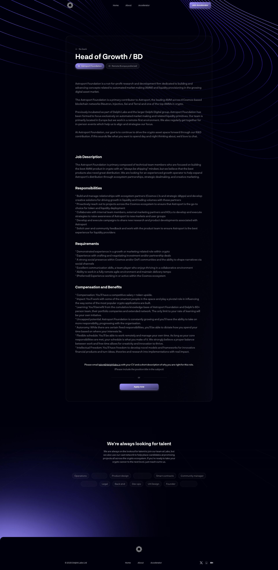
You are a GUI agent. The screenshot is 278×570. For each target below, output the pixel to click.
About (128, 5)
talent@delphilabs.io (110, 364)
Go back (83, 49)
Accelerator (144, 5)
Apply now (139, 386)
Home (116, 5)
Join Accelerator (200, 5)
